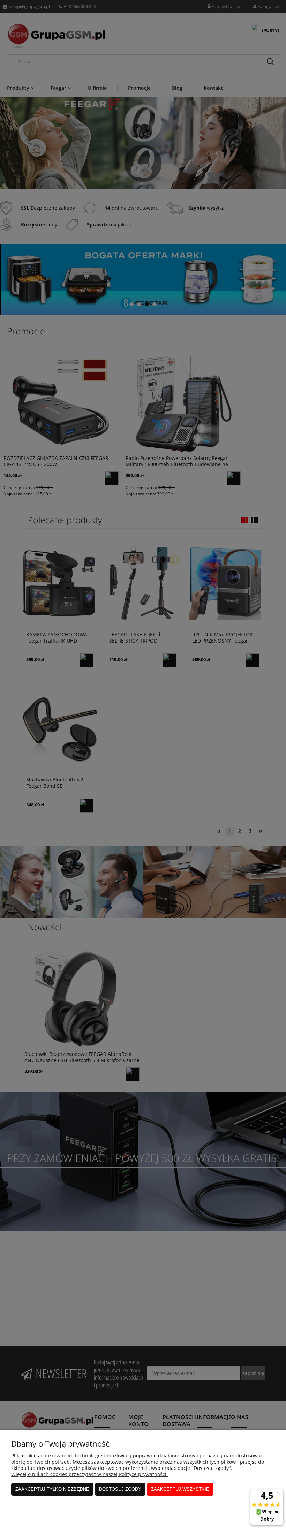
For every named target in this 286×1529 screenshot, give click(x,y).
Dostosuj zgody (120, 1489)
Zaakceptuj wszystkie (180, 1489)
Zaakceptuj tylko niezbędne (52, 1489)
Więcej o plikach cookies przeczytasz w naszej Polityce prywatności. (89, 1474)
